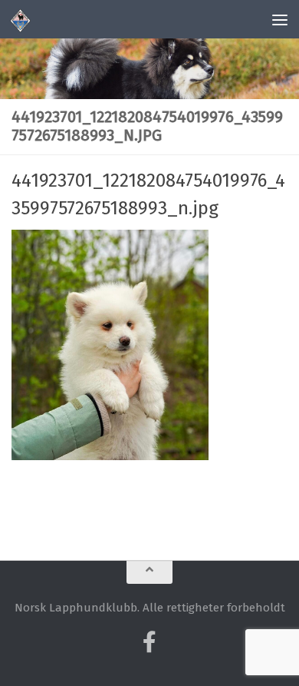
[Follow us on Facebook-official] (149, 642)
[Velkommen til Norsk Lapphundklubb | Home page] (24, 19)
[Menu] (280, 19)
